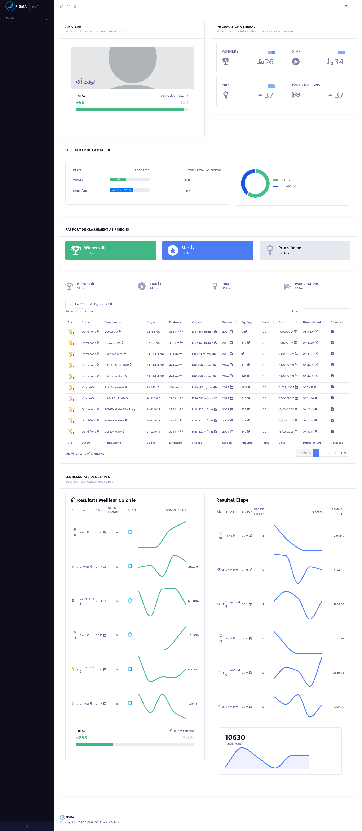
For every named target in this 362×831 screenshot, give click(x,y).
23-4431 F (153, 387)
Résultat (337, 322)
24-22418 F (153, 398)
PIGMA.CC (91, 822)
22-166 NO (153, 331)
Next (344, 452)
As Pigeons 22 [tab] (100, 304)
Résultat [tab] (74, 304)
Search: (297, 311)
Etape (86, 322)
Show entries (80, 311)
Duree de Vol (312, 322)
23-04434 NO (155, 354)
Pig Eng (246, 322)
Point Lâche (113, 322)
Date (281, 322)
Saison (227, 322)
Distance (175, 322)
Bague (151, 322)
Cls (70, 322)
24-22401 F (153, 409)
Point (265, 322)
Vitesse (197, 322)
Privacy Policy (109, 822)
